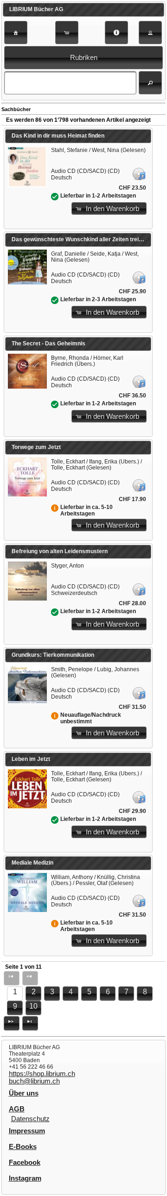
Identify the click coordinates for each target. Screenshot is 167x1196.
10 (33, 1006)
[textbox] (70, 82)
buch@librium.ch (34, 1081)
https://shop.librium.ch (42, 1073)
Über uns (24, 1093)
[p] (11, 1023)
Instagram (25, 1178)
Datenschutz (30, 1119)
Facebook (24, 1162)
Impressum (27, 1131)
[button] (15, 32)
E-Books (23, 1146)
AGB (17, 1109)
